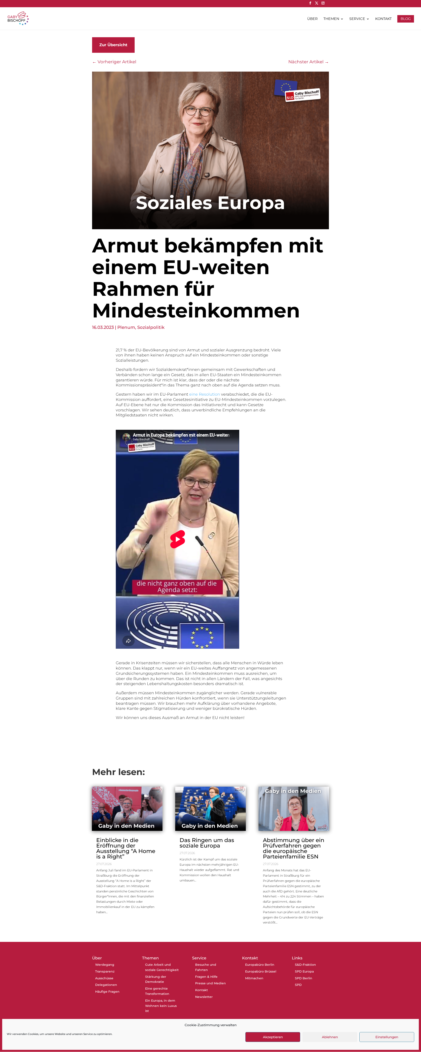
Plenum (126, 327)
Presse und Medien (210, 983)
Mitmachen (254, 978)
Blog (406, 19)
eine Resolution (204, 394)
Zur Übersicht (113, 44)
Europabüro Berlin (259, 965)
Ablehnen (330, 1037)
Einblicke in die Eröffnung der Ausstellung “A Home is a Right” (125, 848)
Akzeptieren (273, 1037)
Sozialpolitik (150, 327)
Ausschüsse (104, 978)
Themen (331, 19)
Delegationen (106, 985)
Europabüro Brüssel (260, 971)
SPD (298, 985)
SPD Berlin (303, 978)
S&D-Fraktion (305, 965)
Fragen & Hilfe (206, 977)
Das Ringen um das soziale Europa (207, 843)
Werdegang (104, 965)
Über (312, 19)
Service (357, 19)
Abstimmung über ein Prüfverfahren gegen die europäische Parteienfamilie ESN (293, 848)
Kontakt (383, 19)
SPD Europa (304, 971)
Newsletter (204, 997)
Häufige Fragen (107, 992)
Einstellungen (386, 1037)
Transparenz (104, 971)
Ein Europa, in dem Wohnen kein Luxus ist (161, 1006)
